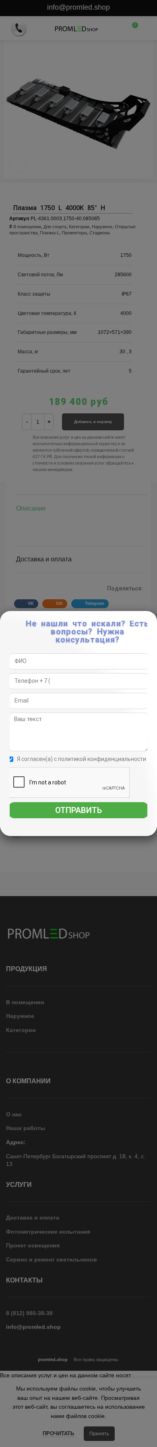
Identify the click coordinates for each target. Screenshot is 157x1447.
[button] (151, 621)
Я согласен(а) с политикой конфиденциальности (81, 759)
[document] (78, 723)
